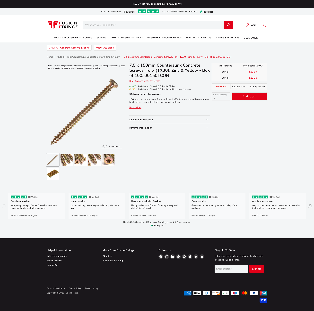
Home (50, 57)
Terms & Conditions (56, 288)
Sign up (256, 269)
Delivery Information (57, 256)
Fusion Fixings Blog (113, 260)
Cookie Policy (75, 288)
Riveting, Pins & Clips (199, 37)
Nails (139, 37)
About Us (107, 256)
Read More (135, 107)
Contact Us (52, 265)
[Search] (228, 25)
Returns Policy (54, 260)
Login (254, 25)
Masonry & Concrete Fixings (164, 37)
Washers (126, 37)
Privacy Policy (91, 288)
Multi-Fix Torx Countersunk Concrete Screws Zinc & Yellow (89, 57)
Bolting (88, 37)
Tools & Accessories (66, 37)
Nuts (114, 37)
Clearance (251, 37)
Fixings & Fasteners (228, 37)
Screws (102, 37)
